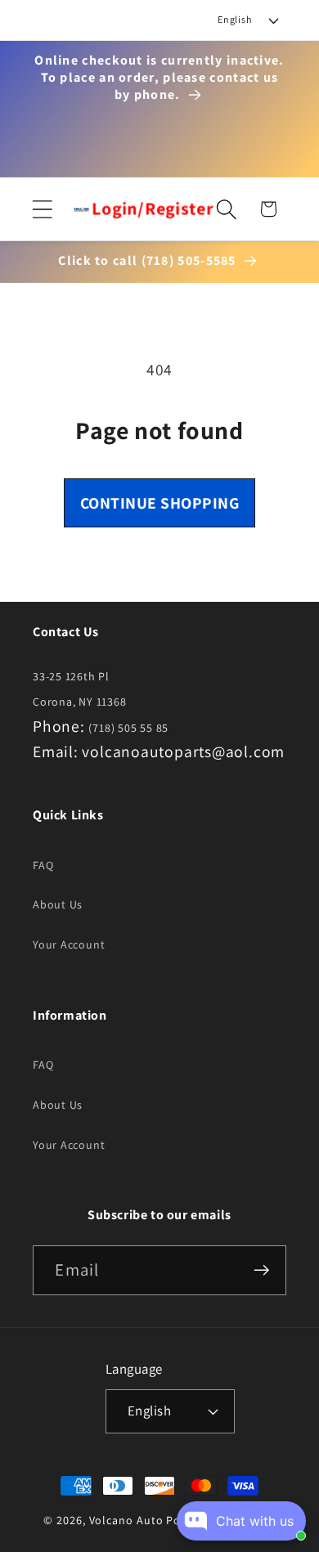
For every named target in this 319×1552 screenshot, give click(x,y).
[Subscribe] (262, 1270)
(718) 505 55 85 (128, 727)
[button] (42, 209)
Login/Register (152, 208)
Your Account (69, 944)
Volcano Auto (126, 1520)
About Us (58, 904)
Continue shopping (160, 503)
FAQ (43, 865)
